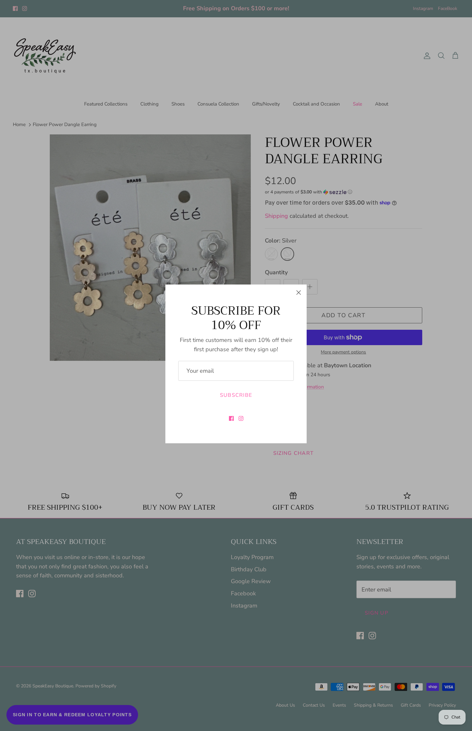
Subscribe (236, 395)
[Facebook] (231, 418)
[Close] (299, 292)
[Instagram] (241, 418)
